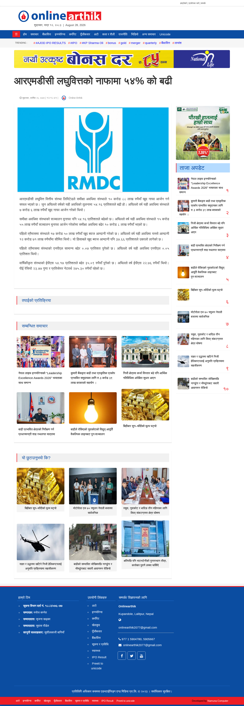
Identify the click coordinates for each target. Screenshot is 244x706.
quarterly (151, 43)
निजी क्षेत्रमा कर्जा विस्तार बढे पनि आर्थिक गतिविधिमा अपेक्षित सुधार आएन (208, 228)
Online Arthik (75, 97)
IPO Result (99, 657)
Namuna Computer (217, 700)
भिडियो (134, 34)
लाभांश (178, 43)
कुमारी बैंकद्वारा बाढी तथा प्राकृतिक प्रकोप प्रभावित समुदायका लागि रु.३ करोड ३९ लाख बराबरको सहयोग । (93, 377)
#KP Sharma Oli (92, 43)
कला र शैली (108, 34)
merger (135, 43)
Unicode (165, 34)
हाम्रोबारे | (184, 3)
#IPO (73, 43)
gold (123, 43)
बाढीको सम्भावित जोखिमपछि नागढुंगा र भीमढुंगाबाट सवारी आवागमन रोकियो (205, 383)
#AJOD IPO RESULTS (51, 43)
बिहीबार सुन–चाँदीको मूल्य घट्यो (140, 426)
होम (25, 34)
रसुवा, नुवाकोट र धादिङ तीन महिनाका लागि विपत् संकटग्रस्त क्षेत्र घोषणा (207, 339)
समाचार (35, 34)
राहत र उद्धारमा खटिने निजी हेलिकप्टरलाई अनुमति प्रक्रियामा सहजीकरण (207, 361)
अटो (96, 34)
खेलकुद (96, 625)
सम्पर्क (203, 3)
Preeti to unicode (97, 666)
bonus (112, 43)
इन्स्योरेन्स (60, 34)
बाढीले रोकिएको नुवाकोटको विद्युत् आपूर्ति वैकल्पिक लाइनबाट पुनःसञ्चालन (207, 272)
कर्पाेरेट (72, 34)
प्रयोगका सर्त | (194, 3)
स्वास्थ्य (96, 650)
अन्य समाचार (149, 34)
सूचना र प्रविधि (100, 644)
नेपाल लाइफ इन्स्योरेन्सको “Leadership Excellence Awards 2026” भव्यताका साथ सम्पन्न (40, 377)
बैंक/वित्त (46, 34)
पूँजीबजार (85, 34)
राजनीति (123, 34)
